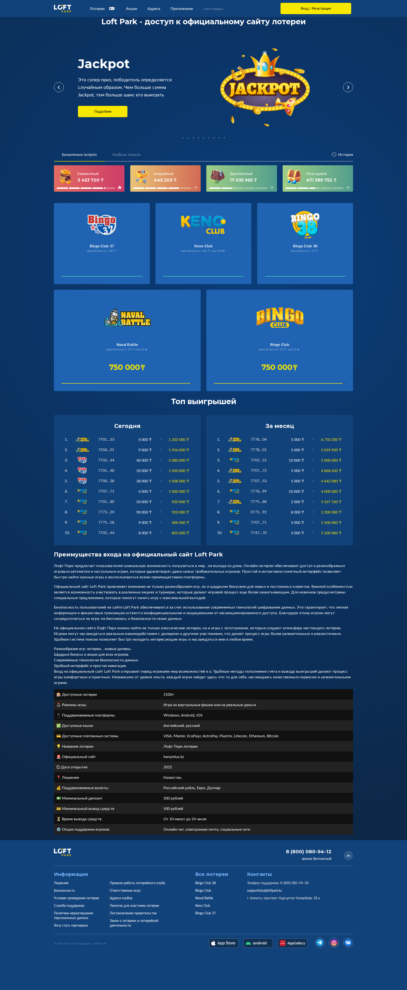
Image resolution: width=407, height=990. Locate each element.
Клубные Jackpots (127, 154)
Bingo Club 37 (205, 913)
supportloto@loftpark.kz (264, 890)
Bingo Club (203, 890)
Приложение (182, 8)
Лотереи (97, 8)
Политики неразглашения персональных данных (73, 915)
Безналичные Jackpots (79, 154)
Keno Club (202, 905)
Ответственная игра (125, 890)
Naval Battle (204, 898)
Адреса (153, 8)
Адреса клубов (121, 898)
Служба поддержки (69, 905)
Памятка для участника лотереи (134, 905)
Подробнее (102, 111)
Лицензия (61, 883)
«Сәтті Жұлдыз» (213, 9)
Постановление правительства (133, 913)
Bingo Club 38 (205, 883)
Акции (131, 8)
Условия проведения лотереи (76, 898)
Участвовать (77, 277)
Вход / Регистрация (316, 8)
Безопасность (64, 890)
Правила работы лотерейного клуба (137, 883)
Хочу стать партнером (71, 925)
